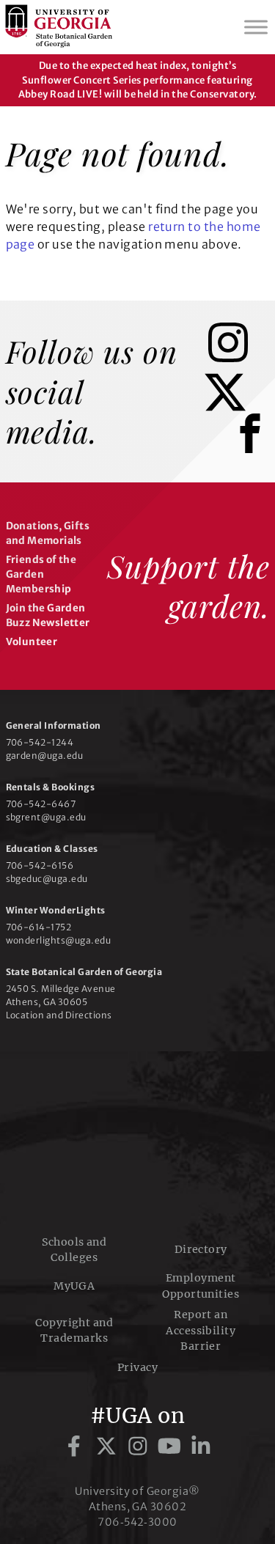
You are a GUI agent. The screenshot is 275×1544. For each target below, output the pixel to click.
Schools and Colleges (74, 1249)
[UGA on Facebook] (76, 1446)
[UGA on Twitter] (109, 1446)
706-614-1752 (39, 927)
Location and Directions (59, 1015)
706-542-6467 (41, 803)
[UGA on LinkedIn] (201, 1446)
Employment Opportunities (200, 1285)
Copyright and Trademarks (74, 1330)
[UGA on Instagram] (140, 1446)
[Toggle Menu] (256, 27)
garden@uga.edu (45, 755)
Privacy (137, 1367)
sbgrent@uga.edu (46, 817)
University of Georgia (138, 1141)
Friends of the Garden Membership (41, 575)
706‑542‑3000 (137, 1522)
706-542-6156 (40, 865)
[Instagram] (239, 357)
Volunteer (32, 642)
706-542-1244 (40, 742)
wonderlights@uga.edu (58, 940)
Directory (201, 1249)
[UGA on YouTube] (172, 1446)
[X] (236, 407)
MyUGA (74, 1286)
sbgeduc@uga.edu (47, 878)
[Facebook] (254, 451)
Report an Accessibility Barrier (200, 1330)
